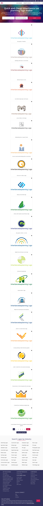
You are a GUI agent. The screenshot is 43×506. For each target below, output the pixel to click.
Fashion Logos (14, 452)
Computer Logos (4, 464)
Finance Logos (14, 455)
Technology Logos (35, 464)
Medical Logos (24, 464)
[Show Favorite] (35, 1)
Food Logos (13, 460)
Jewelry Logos (24, 452)
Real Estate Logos (35, 450)
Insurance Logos (25, 450)
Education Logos (14, 447)
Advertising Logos (4, 442)
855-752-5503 (32, 0)
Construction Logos (15, 442)
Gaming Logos (14, 462)
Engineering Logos (14, 450)
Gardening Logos (14, 464)
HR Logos (24, 447)
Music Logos (34, 442)
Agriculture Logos (4, 445)
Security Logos (35, 455)
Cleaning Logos (4, 457)
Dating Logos (13, 445)
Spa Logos (34, 460)
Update (34, 18)
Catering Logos (4, 455)
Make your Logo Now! (22, 432)
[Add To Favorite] (31, 24)
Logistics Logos (25, 457)
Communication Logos (5, 462)
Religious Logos (35, 452)
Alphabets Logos (4, 447)
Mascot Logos (24, 460)
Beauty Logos (3, 452)
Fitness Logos (14, 457)
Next (28, 429)
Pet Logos (34, 445)
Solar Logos (34, 457)
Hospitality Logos (25, 445)
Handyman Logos (25, 442)
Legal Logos (24, 455)
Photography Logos (36, 447)
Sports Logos (34, 462)
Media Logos (24, 462)
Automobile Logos (4, 450)
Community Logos (4, 460)
